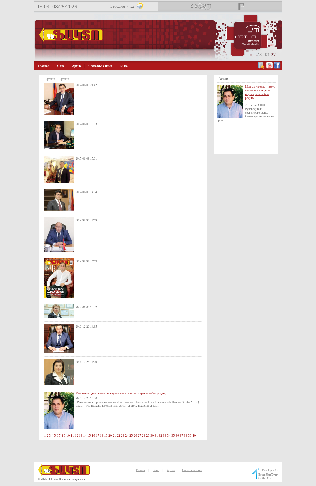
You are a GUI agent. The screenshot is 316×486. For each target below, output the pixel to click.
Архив (76, 66)
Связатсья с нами (100, 66)
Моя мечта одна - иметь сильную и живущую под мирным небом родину (121, 393)
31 (156, 435)
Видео (124, 66)
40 (194, 435)
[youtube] (269, 68)
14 (85, 435)
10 (68, 435)
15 (89, 435)
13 (80, 435)
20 (110, 435)
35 (173, 435)
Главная (43, 66)
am (259, 54)
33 (164, 435)
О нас (60, 66)
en (267, 54)
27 (139, 435)
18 (101, 435)
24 (127, 435)
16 (93, 435)
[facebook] (277, 68)
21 (114, 435)
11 (72, 435)
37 (181, 435)
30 (152, 435)
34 (169, 435)
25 (131, 435)
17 (97, 435)
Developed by (270, 470)
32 (160, 435)
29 (148, 435)
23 (122, 435)
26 (135, 435)
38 (185, 435)
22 (118, 435)
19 (106, 435)
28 (143, 435)
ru (273, 54)
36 (177, 435)
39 (190, 435)
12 (76, 435)
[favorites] (261, 68)
